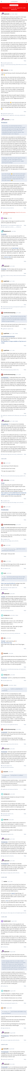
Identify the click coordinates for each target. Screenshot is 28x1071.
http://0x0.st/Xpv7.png (6, 642)
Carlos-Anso (5, 509)
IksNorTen (5, 842)
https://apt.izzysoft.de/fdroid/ (8, 583)
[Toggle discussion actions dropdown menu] (26, 1)
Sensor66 (5, 677)
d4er (5, 577)
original (13, 893)
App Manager (15, 248)
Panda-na (5, 122)
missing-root (7, 689)
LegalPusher (6, 316)
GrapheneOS (7, 775)
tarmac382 (5, 1067)
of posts (13, 1)
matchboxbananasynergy (9, 336)
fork (7, 900)
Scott (4, 596)
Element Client (7, 257)
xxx (3, 483)
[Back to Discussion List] (1, 1)
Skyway (4, 234)
